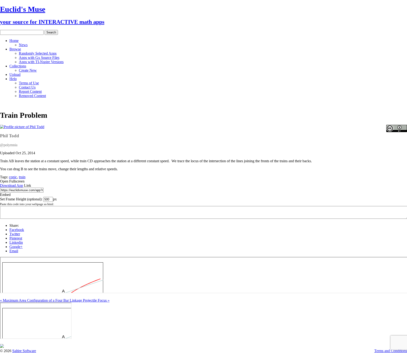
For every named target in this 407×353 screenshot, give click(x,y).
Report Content (30, 91)
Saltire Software (24, 351)
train (22, 177)
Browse (15, 49)
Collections (17, 66)
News (23, 45)
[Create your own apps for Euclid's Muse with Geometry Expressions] (2, 347)
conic (13, 177)
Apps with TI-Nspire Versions (41, 62)
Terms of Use (29, 83)
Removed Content (32, 96)
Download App (11, 185)
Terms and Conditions (390, 351)
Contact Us (27, 87)
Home (14, 41)
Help (13, 79)
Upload (14, 75)
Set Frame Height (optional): (21, 199)
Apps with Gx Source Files (39, 58)
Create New (28, 70)
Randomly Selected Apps (38, 53)
